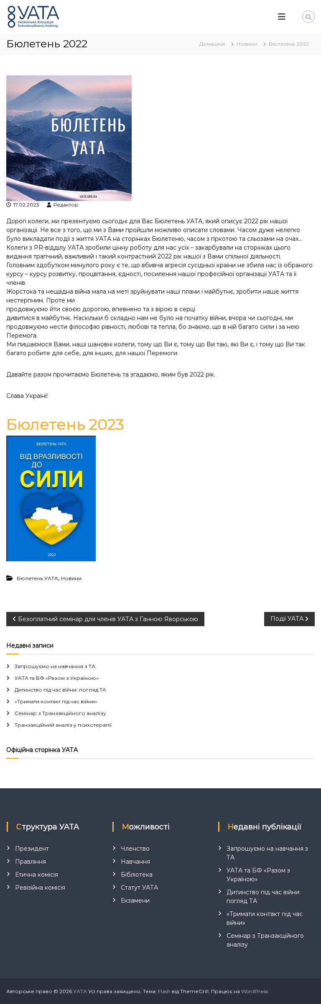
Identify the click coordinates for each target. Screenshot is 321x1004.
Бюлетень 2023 (65, 424)
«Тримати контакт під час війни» (56, 701)
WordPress (254, 991)
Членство (135, 848)
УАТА (80, 991)
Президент (32, 848)
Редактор (66, 204)
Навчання (135, 861)
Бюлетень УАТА (37, 578)
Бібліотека (137, 874)
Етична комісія (36, 874)
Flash (164, 991)
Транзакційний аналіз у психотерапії (63, 725)
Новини (247, 44)
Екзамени (135, 900)
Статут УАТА (139, 887)
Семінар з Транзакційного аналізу (60, 713)
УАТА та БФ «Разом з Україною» (57, 678)
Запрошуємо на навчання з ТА (55, 666)
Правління (30, 861)
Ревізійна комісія (40, 887)
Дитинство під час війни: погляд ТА (60, 690)
